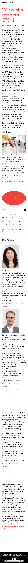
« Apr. (4, 234)
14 (20, 224)
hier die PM (6, 39)
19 (13, 227)
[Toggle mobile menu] (25, 2)
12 (13, 224)
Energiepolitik (21, 181)
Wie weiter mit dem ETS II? (13, 15)
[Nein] (26, 557)
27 (16, 229)
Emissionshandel (13, 181)
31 (6, 231)
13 (16, 224)
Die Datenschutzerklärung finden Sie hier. (14, 560)
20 (16, 227)
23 (3, 229)
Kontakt (14, 198)
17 (6, 227)
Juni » (9, 234)
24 (6, 229)
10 (6, 224)
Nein (15, 558)
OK (12, 558)
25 (10, 229)
